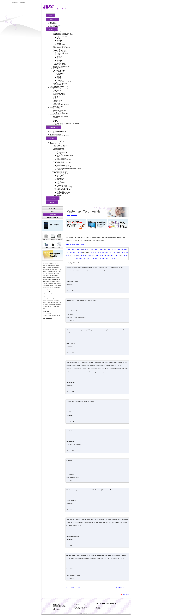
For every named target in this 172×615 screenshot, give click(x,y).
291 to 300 (86, 258)
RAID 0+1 (59, 79)
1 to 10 (69, 249)
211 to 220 (81, 255)
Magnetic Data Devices (59, 94)
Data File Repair (57, 100)
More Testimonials (47, 318)
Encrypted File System (59, 112)
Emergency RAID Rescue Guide (62, 82)
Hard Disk (52, 239)
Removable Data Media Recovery (62, 89)
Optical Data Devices (59, 93)
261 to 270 (117, 255)
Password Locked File (59, 110)
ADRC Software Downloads (57, 144)
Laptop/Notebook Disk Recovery (62, 33)
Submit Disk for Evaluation (59, 606)
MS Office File (57, 102)
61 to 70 (102, 249)
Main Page (60, 154)
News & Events (54, 26)
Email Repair (56, 103)
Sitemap (98, 607)
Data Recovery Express (59, 145)
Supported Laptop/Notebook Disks (63, 34)
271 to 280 (124, 255)
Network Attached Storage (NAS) (59, 86)
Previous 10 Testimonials (73, 588)
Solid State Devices (58, 92)
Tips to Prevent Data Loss (64, 162)
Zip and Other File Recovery (61, 104)
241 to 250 (103, 255)
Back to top (126, 594)
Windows (55, 117)
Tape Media (60, 179)
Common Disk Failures (59, 46)
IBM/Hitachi (60, 39)
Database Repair (58, 106)
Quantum (59, 59)
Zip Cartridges (61, 182)
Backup (59, 164)
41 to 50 (91, 249)
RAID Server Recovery (56, 69)
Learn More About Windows (61, 188)
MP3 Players (56, 96)
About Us (52, 22)
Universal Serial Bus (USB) (64, 186)
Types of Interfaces (62, 36)
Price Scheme (53, 133)
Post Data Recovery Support (58, 141)
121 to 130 (79, 252)
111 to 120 (72, 252)
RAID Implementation (59, 73)
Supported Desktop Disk (60, 51)
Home (68, 215)
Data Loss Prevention (59, 161)
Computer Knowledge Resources (59, 171)
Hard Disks (60, 176)
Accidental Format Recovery (65, 155)
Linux (54, 119)
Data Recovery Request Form (58, 131)
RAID (58, 184)
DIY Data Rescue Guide (60, 152)
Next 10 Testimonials (122, 588)
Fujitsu (58, 37)
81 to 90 (114, 249)
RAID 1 (59, 76)
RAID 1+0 (59, 80)
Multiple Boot (60, 191)
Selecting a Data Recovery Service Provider (69, 168)
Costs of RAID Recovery (60, 83)
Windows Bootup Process (64, 189)
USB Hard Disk (57, 90)
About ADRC (74, 215)
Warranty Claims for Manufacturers (59, 135)
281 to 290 (79, 258)
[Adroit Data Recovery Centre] (54, 9)
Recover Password (55, 107)
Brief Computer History (59, 172)
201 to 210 (74, 255)
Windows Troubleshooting (64, 159)
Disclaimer (98, 608)
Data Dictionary (57, 195)
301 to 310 (93, 258)
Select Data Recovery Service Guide (63, 166)
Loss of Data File (61, 158)
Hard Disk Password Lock (60, 113)
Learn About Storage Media (61, 174)
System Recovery (54, 114)
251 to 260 (110, 255)
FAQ (51, 142)
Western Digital (61, 44)
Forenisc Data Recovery (56, 124)
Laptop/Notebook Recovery (57, 31)
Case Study (60, 169)
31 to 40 (85, 249)
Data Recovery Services (59, 605)
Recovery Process (58, 67)
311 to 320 (101, 258)
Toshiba (59, 43)
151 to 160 (101, 252)
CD (59, 247)
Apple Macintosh (58, 122)
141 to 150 (93, 252)
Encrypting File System (63, 192)
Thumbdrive (52, 247)
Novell (55, 120)
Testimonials (53, 23)
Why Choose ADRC (55, 25)
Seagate (59, 41)
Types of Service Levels (59, 608)
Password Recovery (58, 109)
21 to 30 (79, 249)
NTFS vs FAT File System (64, 194)
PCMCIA (55, 97)
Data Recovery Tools (59, 146)
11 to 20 (74, 249)
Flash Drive (60, 181)
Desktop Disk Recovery (59, 50)
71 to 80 (108, 249)
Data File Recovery (55, 99)
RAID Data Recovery (59, 70)
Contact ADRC (56, 604)
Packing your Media (55, 134)
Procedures (53, 130)
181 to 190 (122, 252)
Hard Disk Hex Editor (59, 149)
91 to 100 (120, 249)
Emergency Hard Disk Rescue (61, 47)
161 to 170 (108, 252)
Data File (46, 247)
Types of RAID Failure (59, 72)
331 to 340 (115, 258)
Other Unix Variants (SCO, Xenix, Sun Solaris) (66, 123)
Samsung (59, 40)
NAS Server (59, 239)
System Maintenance (63, 165)
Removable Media (55, 87)
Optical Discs (60, 178)
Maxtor (59, 57)
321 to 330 (108, 258)
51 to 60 (97, 249)
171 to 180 (115, 252)
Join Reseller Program (79, 608)
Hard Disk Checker (58, 148)
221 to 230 (88, 255)
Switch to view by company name (75, 244)
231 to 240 (95, 255)
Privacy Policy (99, 609)
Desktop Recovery (55, 49)
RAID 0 (59, 74)
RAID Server (46, 239)
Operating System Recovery (61, 116)
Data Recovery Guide (56, 151)
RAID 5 (59, 77)
